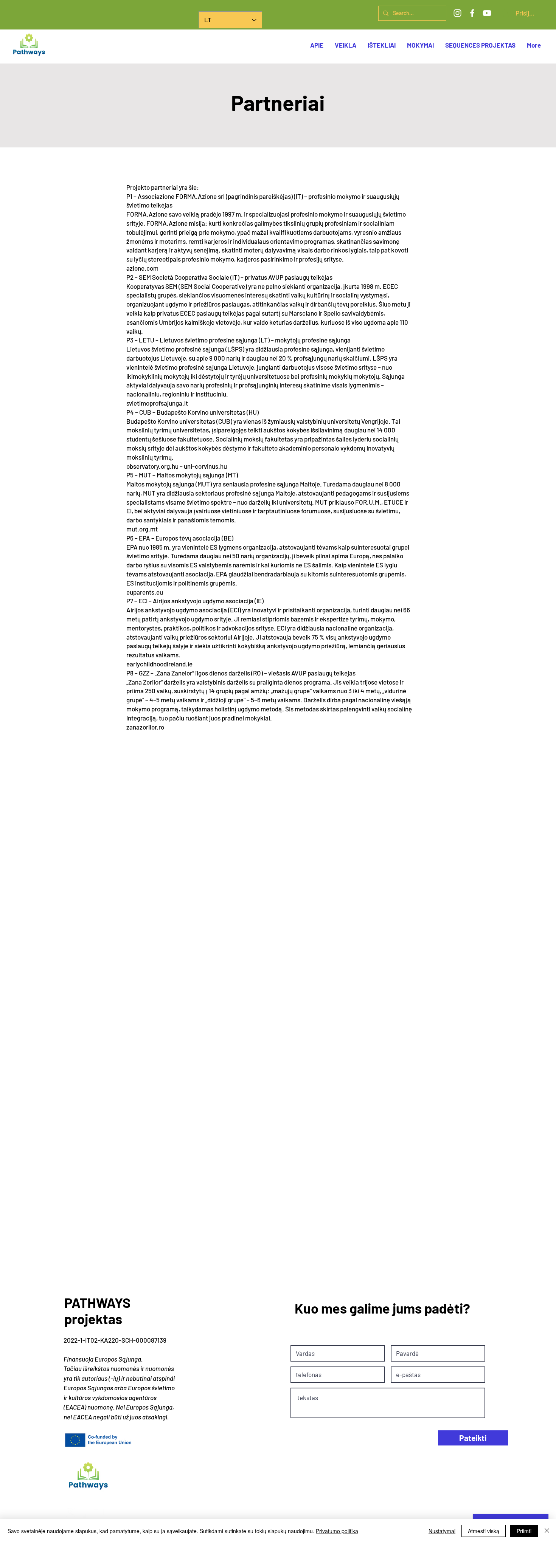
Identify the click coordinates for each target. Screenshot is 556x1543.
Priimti (524, 1531)
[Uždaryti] (546, 1531)
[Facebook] (472, 13)
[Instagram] (457, 13)
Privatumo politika (337, 1531)
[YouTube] (487, 13)
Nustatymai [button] (442, 1531)
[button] (480, 45)
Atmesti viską (483, 1531)
